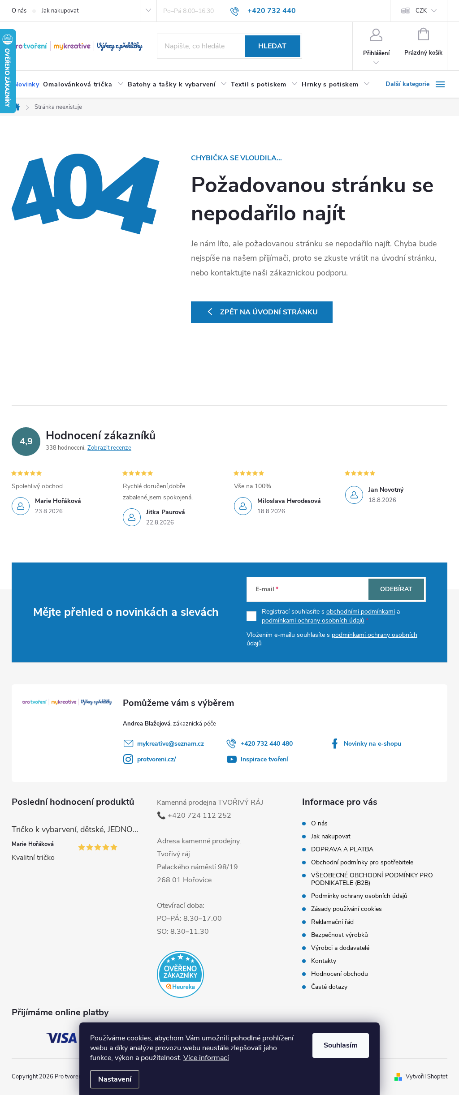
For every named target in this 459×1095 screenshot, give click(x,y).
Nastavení (114, 1079)
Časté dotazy (329, 987)
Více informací (206, 1058)
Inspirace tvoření (264, 759)
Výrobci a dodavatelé (340, 948)
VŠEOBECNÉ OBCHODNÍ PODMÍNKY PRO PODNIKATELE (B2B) (372, 879)
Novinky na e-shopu (372, 743)
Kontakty (323, 961)
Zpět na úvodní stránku (269, 312)
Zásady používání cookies (346, 909)
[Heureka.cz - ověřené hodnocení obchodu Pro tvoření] (180, 974)
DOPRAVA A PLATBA (342, 849)
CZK (421, 11)
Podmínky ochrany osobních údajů (359, 896)
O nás (19, 11)
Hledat (272, 46)
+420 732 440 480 (267, 743)
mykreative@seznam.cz (170, 743)
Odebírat (396, 589)
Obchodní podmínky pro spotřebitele (362, 862)
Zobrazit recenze (109, 448)
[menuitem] (26, 85)
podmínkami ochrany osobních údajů (313, 620)
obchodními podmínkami (360, 611)
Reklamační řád (332, 922)
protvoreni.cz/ (156, 759)
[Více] (416, 84)
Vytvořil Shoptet (426, 1077)
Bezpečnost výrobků (339, 935)
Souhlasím (341, 1045)
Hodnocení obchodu (339, 974)
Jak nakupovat (60, 11)
